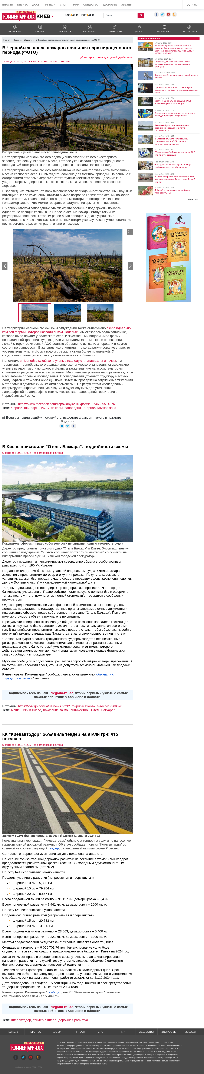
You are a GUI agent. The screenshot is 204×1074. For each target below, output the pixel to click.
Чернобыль (20, 408)
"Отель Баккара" (102, 710)
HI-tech (50, 4)
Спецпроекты (172, 4)
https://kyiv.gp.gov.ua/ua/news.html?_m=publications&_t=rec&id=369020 (70, 706)
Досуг (36, 4)
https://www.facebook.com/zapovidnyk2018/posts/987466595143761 (67, 404)
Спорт (64, 4)
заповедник (73, 408)
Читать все (193, 199)
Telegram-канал (61, 693)
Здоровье (110, 4)
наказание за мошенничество (65, 710)
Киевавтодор (21, 1020)
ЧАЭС (44, 408)
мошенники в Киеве (26, 710)
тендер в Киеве (44, 1020)
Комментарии (24, 1067)
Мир (76, 4)
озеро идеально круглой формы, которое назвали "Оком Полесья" (66, 330)
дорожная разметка (73, 1020)
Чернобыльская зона (100, 408)
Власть (7, 4)
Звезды (126, 4)
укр (196, 4)
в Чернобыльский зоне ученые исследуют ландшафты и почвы (68, 361)
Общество (90, 4)
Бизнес (22, 4)
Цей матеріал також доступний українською (106, 57)
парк (34, 408)
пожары (57, 408)
